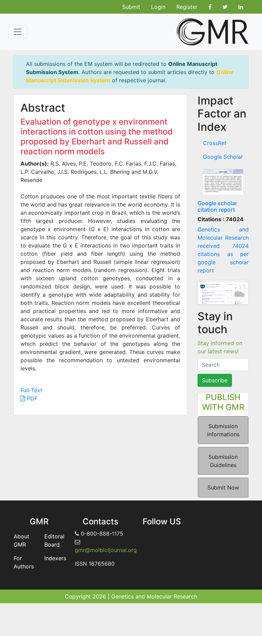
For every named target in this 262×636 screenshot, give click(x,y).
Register (187, 6)
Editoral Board (54, 540)
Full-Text (31, 390)
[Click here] (223, 182)
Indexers (55, 558)
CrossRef (215, 143)
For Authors (24, 562)
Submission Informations (223, 430)
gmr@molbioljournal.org (106, 550)
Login (158, 6)
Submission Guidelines (223, 460)
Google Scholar (223, 156)
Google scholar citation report (217, 206)
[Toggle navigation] (17, 32)
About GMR (21, 540)
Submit (131, 6)
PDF (31, 398)
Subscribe (215, 380)
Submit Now (223, 487)
